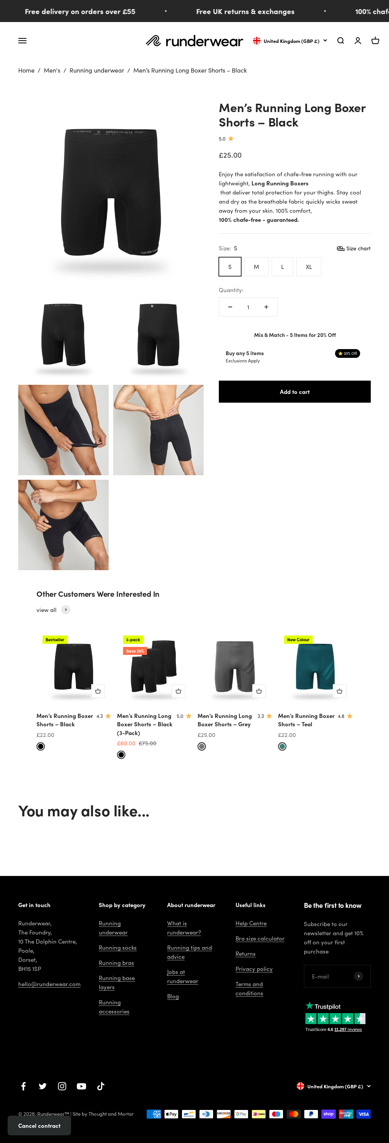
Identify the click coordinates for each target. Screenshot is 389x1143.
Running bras (116, 962)
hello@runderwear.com (49, 984)
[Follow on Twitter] (43, 1086)
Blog (173, 996)
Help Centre (251, 923)
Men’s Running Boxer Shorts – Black (64, 719)
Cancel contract (39, 1125)
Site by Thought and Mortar (103, 1113)
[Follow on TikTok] (101, 1086)
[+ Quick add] (98, 691)
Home (26, 70)
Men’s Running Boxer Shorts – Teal (306, 719)
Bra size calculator (260, 938)
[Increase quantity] (266, 307)
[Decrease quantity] (230, 307)
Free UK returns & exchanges (237, 11)
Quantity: (231, 290)
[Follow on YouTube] (81, 1086)
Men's (52, 70)
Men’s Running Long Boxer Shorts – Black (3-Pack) (144, 724)
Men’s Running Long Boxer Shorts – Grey (225, 719)
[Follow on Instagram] (62, 1086)
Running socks (118, 947)
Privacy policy (254, 968)
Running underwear (97, 70)
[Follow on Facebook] (23, 1086)
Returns (246, 953)
